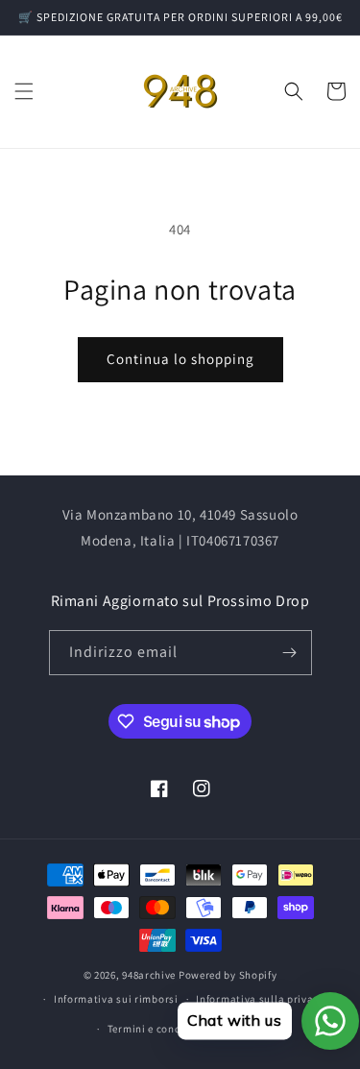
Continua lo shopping (180, 359)
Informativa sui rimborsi (116, 999)
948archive (149, 975)
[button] (24, 91)
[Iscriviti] (290, 652)
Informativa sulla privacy (260, 999)
